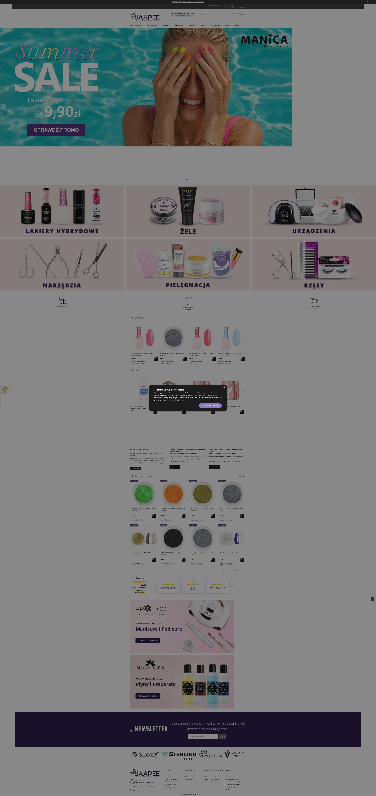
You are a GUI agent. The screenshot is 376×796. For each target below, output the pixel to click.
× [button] (224, 387)
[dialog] (188, 398)
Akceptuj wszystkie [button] (210, 405)
